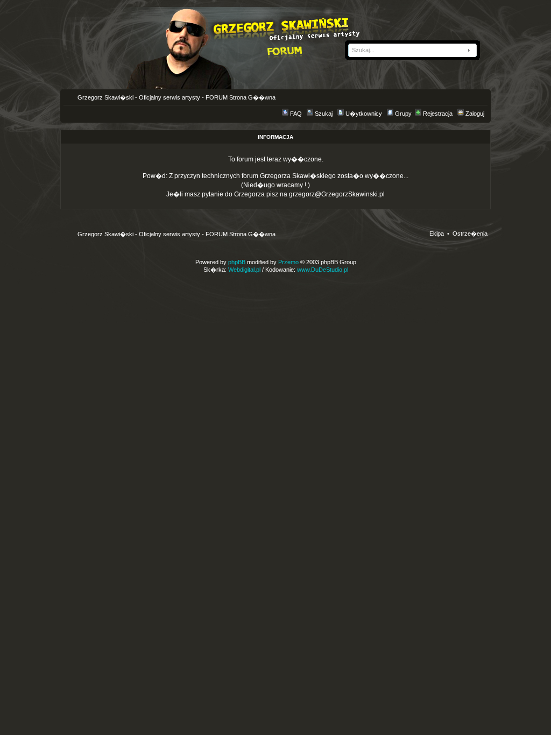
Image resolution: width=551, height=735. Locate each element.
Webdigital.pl (244, 269)
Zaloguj (474, 113)
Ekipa (436, 233)
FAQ (296, 113)
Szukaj (324, 113)
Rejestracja (438, 113)
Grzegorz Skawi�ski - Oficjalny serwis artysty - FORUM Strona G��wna (176, 97)
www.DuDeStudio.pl (322, 269)
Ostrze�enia (470, 233)
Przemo (288, 262)
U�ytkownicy (363, 113)
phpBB (236, 262)
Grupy (403, 113)
